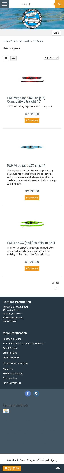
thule (7, 443)
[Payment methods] (6, 411)
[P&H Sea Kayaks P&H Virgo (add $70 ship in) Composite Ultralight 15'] (32, 79)
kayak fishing (52, 433)
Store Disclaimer (11, 357)
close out (9, 427)
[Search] (59, 4)
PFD (13, 423)
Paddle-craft (16, 41)
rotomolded (50, 437)
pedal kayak (36, 437)
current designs (36, 427)
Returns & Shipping (13, 373)
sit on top (35, 440)
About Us (8, 369)
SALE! (19, 423)
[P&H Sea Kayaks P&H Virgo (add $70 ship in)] (32, 147)
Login (56, 33)
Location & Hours (12, 339)
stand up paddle (50, 440)
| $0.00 (13, 468)
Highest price (51, 57)
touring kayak (19, 443)
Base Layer (8, 420)
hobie (28, 430)
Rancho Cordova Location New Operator (23, 343)
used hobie (46, 443)
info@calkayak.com (13, 317)
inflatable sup (11, 433)
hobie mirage (40, 430)
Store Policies (10, 352)
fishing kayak (17, 430)
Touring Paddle (52, 423)
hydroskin (53, 430)
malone (24, 437)
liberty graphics (11, 437)
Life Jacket (55, 420)
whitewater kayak (40, 446)
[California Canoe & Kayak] (32, 18)
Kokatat (44, 420)
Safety (27, 423)
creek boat (21, 427)
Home (6, 41)
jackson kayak (36, 433)
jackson (24, 433)
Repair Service (10, 348)
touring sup (33, 443)
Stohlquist (37, 423)
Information (32, 120)
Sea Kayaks (37, 41)
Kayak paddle (32, 420)
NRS (7, 423)
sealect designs (20, 440)
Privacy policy (10, 378)
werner (25, 446)
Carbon (19, 420)
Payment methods (12, 382)
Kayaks (27, 41)
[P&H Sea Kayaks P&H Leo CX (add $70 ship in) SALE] (32, 224)
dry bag (50, 427)
